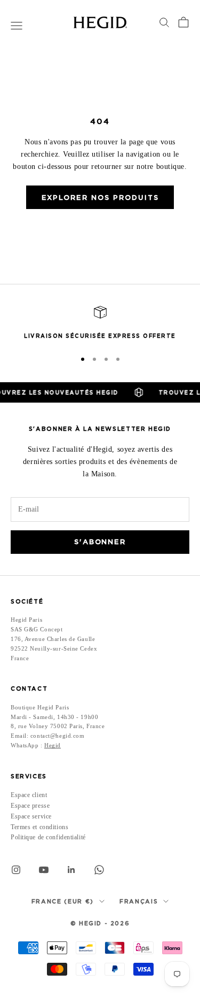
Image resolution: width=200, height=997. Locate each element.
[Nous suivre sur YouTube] (43, 869)
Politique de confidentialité (48, 837)
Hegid (52, 745)
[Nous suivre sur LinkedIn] (71, 869)
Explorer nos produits (100, 198)
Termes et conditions (39, 827)
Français (138, 901)
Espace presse (30, 805)
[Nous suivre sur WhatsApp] (99, 869)
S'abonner (100, 542)
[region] (100, 323)
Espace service (31, 816)
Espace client (29, 795)
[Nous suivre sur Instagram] (16, 869)
